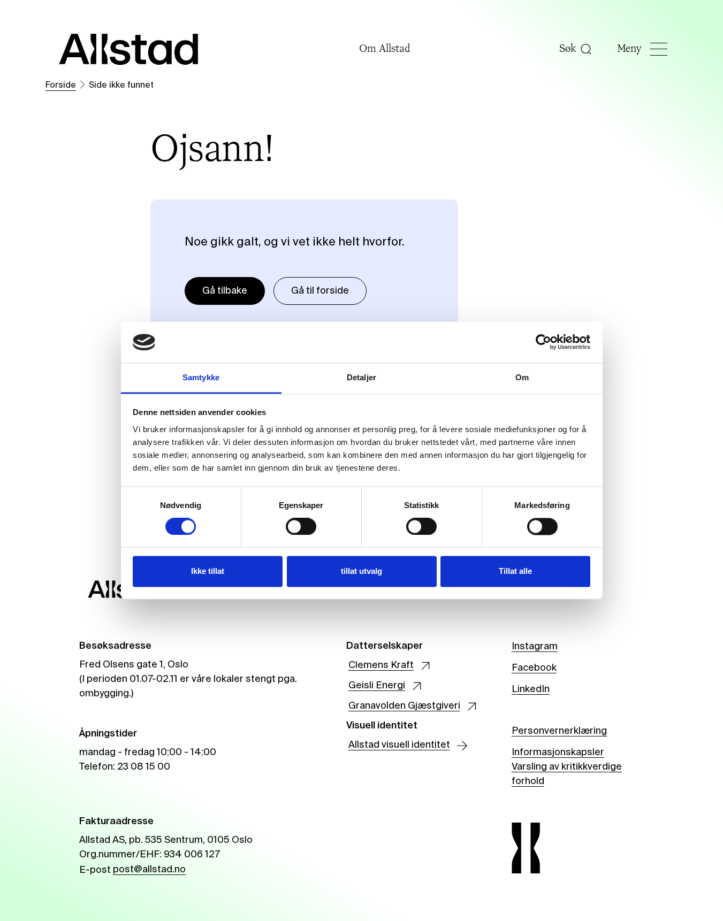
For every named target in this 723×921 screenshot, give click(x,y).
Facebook (534, 668)
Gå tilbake (224, 291)
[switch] (301, 526)
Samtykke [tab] (200, 377)
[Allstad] (129, 49)
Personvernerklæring (559, 731)
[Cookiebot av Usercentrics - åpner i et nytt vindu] (543, 342)
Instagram (535, 646)
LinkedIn (531, 689)
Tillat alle (515, 570)
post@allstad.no (149, 869)
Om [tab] (522, 377)
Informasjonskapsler (558, 752)
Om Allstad (384, 49)
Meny (629, 49)
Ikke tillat (207, 570)
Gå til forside (320, 291)
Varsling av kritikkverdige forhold (567, 774)
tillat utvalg (361, 570)
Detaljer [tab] (361, 377)
